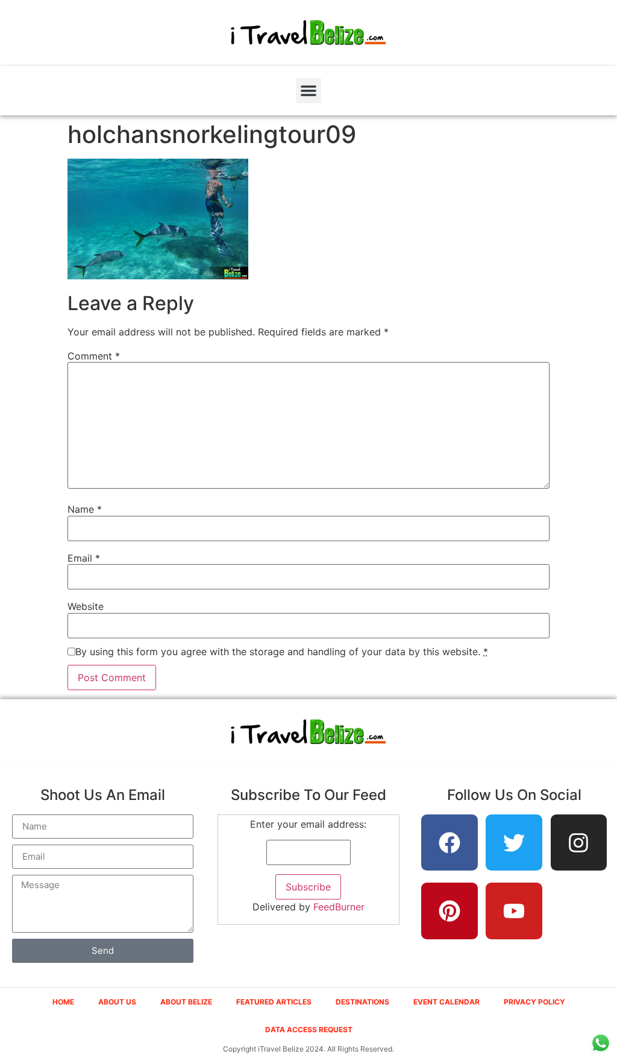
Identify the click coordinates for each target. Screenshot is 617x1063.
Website (85, 606)
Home (63, 1001)
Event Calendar (446, 1001)
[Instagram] (579, 842)
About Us (117, 1001)
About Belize (186, 1001)
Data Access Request (308, 1029)
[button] (308, 90)
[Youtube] (514, 911)
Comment (93, 356)
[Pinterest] (449, 911)
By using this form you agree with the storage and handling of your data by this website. (281, 651)
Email (83, 558)
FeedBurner (339, 907)
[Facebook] (449, 842)
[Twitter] (514, 842)
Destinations (362, 1001)
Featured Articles (274, 1001)
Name (84, 509)
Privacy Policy (534, 1001)
